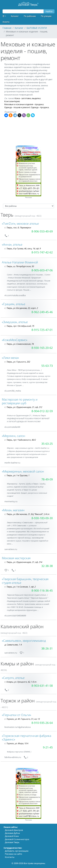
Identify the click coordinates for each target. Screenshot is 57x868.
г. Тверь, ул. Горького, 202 (17, 361)
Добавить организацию (16, 850)
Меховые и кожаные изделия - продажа (23, 104)
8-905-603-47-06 (42, 270)
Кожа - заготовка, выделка (27, 98)
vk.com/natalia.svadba (15, 295)
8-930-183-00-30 (42, 518)
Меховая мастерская (16, 558)
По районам (30, 16)
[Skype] (33, 115)
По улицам (46, 16)
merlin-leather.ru (12, 462)
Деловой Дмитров (14, 830)
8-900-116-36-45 (42, 590)
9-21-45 (48, 747)
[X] (19, 115)
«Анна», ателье (12, 244)
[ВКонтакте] (6, 115)
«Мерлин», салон (13, 436)
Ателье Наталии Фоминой (20, 262)
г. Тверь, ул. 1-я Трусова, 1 (16, 475)
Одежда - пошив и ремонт (17, 107)
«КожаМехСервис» (14, 340)
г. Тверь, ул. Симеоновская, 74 (19, 343)
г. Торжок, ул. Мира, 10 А (16, 743)
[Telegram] (15, 115)
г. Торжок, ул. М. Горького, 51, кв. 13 (22, 718)
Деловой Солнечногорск (17, 839)
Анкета (6, 21)
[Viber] (24, 115)
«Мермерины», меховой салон (23, 471)
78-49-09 (47, 479)
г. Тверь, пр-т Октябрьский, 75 (19, 326)
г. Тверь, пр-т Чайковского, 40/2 (20, 439)
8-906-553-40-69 (42, 231)
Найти (49, 11)
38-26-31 (47, 648)
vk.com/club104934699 (15, 615)
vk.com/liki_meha (12, 390)
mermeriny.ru (10, 501)
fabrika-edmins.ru (12, 757)
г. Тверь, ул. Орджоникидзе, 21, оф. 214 (23, 562)
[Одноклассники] (11, 115)
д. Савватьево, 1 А (13, 644)
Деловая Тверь (12, 842)
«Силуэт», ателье (13, 678)
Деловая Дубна (12, 833)
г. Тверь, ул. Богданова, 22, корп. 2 (21, 308)
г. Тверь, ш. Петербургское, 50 (19, 266)
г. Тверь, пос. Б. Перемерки (17, 227)
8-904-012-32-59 (42, 411)
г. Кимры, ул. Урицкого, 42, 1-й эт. (20, 681)
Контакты (9, 857)
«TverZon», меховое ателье (20, 223)
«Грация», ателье (13, 304)
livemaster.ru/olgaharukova (17, 727)
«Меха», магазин (13, 510)
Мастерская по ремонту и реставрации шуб (19, 401)
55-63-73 (47, 366)
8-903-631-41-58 (42, 685)
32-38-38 (47, 566)
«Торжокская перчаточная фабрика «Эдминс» (26, 737)
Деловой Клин (12, 836)
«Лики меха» (10, 357)
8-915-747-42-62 (42, 252)
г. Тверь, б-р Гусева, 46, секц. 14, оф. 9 (22, 248)
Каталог (15, 16)
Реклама (28, 197)
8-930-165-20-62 (42, 348)
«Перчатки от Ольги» (16, 715)
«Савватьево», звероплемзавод (24, 640)
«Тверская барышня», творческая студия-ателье (25, 581)
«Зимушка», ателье (15, 322)
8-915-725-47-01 (42, 330)
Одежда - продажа (40, 107)
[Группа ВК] (29, 295)
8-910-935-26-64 (42, 723)
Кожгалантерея (11, 101)
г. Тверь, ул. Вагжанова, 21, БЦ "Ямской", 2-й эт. (27, 514)
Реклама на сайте (13, 853)
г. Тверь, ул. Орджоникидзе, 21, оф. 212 (23, 407)
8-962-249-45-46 (42, 312)
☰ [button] (3, 16)
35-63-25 (47, 444)
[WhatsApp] (28, 115)
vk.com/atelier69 (12, 427)
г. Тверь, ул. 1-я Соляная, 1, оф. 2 (19, 586)
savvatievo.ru (10, 549)
